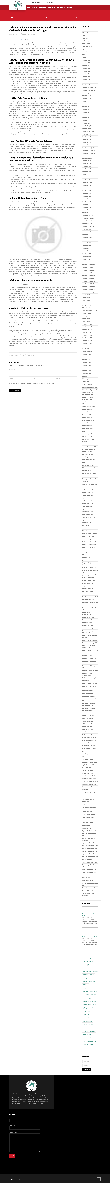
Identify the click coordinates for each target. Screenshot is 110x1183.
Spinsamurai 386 (87, 787)
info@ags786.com (35, 2)
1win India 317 (86, 177)
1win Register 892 (87, 262)
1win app (85, 964)
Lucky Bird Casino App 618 (89, 678)
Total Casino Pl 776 (88, 820)
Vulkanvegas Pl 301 (87, 880)
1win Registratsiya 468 (89, 281)
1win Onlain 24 (86, 229)
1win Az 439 (85, 93)
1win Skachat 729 (87, 338)
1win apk (91, 961)
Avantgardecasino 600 (88, 406)
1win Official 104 (87, 221)
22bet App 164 (86, 379)
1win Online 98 (86, 256)
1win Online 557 (86, 245)
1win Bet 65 (85, 117)
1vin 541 (84, 57)
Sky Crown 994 (86, 767)
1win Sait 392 (86, 300)
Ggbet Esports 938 (87, 509)
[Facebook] (61, 2)
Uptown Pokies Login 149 (89, 848)
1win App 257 (86, 76)
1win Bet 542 (86, 109)
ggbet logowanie (87, 1004)
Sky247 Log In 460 (87, 773)
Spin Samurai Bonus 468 (89, 778)
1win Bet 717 (85, 120)
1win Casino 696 (87, 142)
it (82, 560)
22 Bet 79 (85, 376)
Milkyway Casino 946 (88, 690)
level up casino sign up (88, 1027)
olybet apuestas (91, 1031)
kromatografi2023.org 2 (89, 594)
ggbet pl (94, 1004)
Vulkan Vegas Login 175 (89, 869)
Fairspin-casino (86, 470)
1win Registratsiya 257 (88, 273)
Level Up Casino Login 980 (90, 643)
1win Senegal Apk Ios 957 (89, 310)
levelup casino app (87, 1018)
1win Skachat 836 (87, 340)
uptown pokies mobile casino (90, 1047)
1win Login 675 (86, 207)
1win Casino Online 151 (88, 150)
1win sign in (31, 355)
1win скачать (86, 991)
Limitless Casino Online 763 (90, 670)
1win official (85, 974)
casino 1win (85, 998)
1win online (92, 974)
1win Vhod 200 (86, 357)
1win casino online (87, 971)
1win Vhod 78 (86, 368)
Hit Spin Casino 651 (88, 528)
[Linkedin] (63, 2)
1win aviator (91, 964)
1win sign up (92, 978)
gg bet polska (86, 1008)
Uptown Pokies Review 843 (90, 856)
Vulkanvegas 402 (87, 875)
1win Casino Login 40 (88, 148)
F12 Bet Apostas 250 (88, 465)
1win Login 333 (86, 196)
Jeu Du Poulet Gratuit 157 (89, 577)
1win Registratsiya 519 (88, 284)
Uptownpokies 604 (87, 859)
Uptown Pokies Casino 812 (90, 845)
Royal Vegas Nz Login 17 (89, 754)
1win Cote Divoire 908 (88, 156)
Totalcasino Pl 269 (87, 822)
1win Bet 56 (85, 112)
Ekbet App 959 (86, 457)
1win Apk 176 (86, 60)
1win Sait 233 (86, 295)
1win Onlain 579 (87, 237)
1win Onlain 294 (87, 234)
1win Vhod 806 (86, 370)
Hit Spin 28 (85, 525)
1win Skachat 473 (87, 329)
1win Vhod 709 (86, 365)
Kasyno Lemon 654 (87, 591)
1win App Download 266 (89, 87)
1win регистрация (87, 988)
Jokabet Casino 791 (87, 583)
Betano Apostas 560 (88, 420)
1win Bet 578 (86, 115)
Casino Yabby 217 (87, 444)
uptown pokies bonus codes (89, 1037)
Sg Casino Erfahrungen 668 (90, 762)
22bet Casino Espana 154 (89, 387)
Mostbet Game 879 (87, 693)
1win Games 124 (86, 171)
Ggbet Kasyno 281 (87, 514)
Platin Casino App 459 (88, 743)
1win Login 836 (31, 34)
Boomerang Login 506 (88, 434)
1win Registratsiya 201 (88, 270)
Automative (93, 994)
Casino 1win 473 (87, 436)
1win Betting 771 (87, 126)
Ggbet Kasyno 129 (87, 511)
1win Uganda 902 (87, 351)
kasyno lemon (86, 1011)
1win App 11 (85, 65)
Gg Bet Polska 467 (87, 498)
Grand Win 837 (86, 522)
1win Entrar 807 (86, 166)
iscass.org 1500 (86, 557)
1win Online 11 (86, 240)
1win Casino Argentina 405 (90, 145)
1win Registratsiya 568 (88, 286)
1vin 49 (84, 54)
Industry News (86, 550)
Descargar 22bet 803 (88, 454)
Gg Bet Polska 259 (87, 495)
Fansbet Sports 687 (88, 476)
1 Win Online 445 (87, 46)
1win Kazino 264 (87, 182)
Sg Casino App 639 (87, 759)
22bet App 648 (86, 381)
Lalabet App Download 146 (90, 602)
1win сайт (95, 988)
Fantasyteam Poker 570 (89, 479)
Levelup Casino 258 (87, 655)
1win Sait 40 (85, 303)
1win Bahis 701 (86, 95)
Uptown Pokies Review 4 (89, 854)
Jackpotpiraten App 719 (89, 567)
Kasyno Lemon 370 (87, 586)
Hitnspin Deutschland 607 (89, 533)
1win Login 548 (86, 201)
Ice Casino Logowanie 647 (89, 541)
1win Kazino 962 (87, 185)
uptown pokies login (88, 1044)
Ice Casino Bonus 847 (88, 536)
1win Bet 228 (85, 104)
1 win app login (14, 355)
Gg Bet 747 (85, 487)
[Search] (97, 2)
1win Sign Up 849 (87, 318)
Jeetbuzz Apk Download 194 (90, 575)
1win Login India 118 (88, 218)
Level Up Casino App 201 (89, 628)
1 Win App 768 (86, 41)
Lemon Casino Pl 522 (88, 617)
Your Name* (12, 1118)
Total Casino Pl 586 (88, 817)
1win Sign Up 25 (86, 313)
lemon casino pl (87, 1014)
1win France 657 (86, 169)
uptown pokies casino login (89, 1041)
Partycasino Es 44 (87, 735)
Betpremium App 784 (88, 428)
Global (92, 1008)
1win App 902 (86, 79)
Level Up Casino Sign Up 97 (90, 650)
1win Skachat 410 (87, 327)
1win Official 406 (87, 223)
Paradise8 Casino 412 (88, 732)
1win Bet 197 (86, 101)
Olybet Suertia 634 (87, 726)
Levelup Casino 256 (87, 653)
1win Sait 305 (86, 297)
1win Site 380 (86, 321)
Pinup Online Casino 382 (89, 737)
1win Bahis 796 (86, 98)
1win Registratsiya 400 (89, 278)
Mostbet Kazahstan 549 (89, 696)
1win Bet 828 (86, 123)
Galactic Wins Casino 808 (89, 484)
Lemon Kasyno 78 (87, 620)
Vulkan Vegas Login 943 (89, 872)
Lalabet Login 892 (87, 605)
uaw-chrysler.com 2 (87, 825)
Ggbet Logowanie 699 (88, 517)
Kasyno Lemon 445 (87, 588)
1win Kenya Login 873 (88, 188)
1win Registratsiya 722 (88, 289)
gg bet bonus (86, 1001)
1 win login (85, 961)
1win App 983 (86, 85)
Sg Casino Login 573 (88, 765)
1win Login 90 (86, 212)
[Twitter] (59, 2)
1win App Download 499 (89, 90)
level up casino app (87, 1021)
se (83, 756)
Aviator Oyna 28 (87, 409)
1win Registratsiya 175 (88, 264)
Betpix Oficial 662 (87, 425)
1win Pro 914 (86, 259)
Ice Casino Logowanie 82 (89, 547)
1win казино (92, 981)
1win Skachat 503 (87, 335)
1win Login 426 (86, 199)
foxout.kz (85, 481)
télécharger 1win (87, 1034)
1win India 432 (86, 180)
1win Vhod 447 (86, 362)
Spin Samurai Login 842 (89, 784)
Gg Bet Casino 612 (87, 489)
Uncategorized (86, 828)
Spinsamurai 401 (87, 789)
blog (83, 431)
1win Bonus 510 (86, 128)
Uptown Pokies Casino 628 (90, 843)
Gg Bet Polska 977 (87, 503)
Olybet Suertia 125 (87, 721)
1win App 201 (86, 68)
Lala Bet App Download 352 (90, 597)
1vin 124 (84, 52)
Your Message (13, 1132)
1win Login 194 (86, 190)
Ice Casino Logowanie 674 (89, 544)
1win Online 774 (86, 251)
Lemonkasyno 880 (87, 625)
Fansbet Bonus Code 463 (89, 473)
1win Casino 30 (86, 137)
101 (83, 49)
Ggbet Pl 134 (86, 520)
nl (83, 713)
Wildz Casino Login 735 (89, 888)
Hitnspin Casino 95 (87, 531)
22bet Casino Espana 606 (89, 390)
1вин (91, 991)
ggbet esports (93, 1001)
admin (24, 34)
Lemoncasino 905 (87, 622)
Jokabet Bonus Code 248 (89, 580)
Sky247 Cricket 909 (87, 770)
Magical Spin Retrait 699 (89, 683)
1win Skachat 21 (87, 324)
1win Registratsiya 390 (88, 275)
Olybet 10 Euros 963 (88, 715)
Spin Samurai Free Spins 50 (90, 781)
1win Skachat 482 (87, 332)
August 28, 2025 (13, 34)
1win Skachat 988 (87, 346)
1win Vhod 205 (86, 359)
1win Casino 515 (86, 139)
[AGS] (17, 5)
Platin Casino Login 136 (89, 748)
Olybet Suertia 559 (87, 724)
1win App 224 (86, 71)
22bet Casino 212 (87, 384)
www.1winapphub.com (34, 324)
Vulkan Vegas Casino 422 (89, 862)
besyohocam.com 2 (87, 417)
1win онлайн (86, 984)
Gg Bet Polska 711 (87, 500)
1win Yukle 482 (86, 373)
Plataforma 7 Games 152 (89, 740)
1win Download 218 (87, 163)
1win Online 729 (86, 248)
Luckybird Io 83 (86, 680)
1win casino (90, 968)
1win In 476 (85, 174)
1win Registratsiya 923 (88, 292)
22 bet (95, 991)
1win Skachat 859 (87, 343)
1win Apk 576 (86, 63)
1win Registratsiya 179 (88, 267)
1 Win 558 (85, 33)
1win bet (23, 355)
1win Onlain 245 (87, 232)
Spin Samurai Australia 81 (89, 776)
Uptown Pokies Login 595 (89, 851)
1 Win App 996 (86, 43)
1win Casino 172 (86, 134)
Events (84, 462)
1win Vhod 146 (86, 354)
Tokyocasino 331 (87, 811)
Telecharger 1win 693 (88, 792)
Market (84, 1031)
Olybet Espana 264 (87, 718)
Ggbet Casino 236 (87, 506)
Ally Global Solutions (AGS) (24, 1179)
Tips (83, 804)
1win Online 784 (87, 253)
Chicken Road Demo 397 (89, 447)
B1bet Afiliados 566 (87, 412)
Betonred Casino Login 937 (90, 423)
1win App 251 (86, 74)
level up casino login (88, 1024)
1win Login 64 (86, 204)
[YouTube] (65, 2)
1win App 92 (85, 82)
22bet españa (86, 994)
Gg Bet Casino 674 (87, 492)
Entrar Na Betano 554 (88, 459)
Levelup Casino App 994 (89, 658)
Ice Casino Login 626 (88, 539)
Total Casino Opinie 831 (89, 814)
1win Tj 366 (85, 349)
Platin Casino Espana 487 (89, 745)
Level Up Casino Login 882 (89, 640)
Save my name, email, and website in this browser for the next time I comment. (33, 383)
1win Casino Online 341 (89, 153)
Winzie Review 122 (87, 890)
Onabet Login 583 (87, 729)
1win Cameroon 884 (88, 131)
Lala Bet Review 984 (88, 599)
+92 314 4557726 (50, 2)
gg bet (91, 998)
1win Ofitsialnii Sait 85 (88, 226)
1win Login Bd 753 (87, 215)
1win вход (85, 981)
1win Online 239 (86, 243)
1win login (95, 971)
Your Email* (12, 1125)
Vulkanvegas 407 (87, 877)
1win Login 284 (86, 193)
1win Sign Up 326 (87, 316)
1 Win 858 (85, 38)
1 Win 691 (85, 35)
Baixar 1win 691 (86, 415)
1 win (84, 958)
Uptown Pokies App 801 (89, 831)
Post (83, 751)
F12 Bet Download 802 (88, 468)
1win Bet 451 (85, 106)
